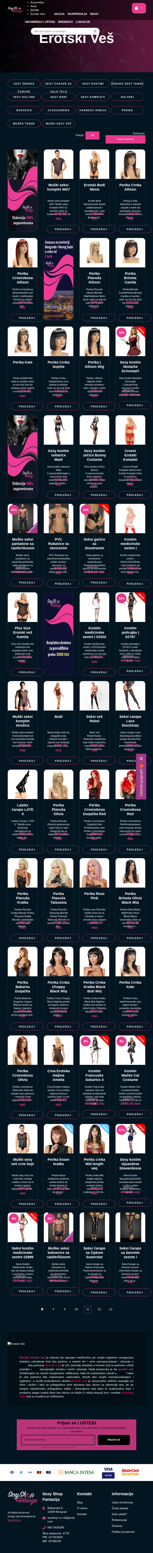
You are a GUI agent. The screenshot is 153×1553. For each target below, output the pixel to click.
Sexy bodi (58, 97)
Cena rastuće (125, 139)
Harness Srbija (93, 110)
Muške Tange (24, 123)
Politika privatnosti (123, 1531)
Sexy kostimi (93, 83)
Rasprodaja (77, 13)
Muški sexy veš (59, 123)
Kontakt (82, 1514)
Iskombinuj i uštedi (40, 21)
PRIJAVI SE (113, 1439)
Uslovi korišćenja (122, 1502)
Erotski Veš (37, 13)
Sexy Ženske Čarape (24, 85)
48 (92, 135)
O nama (82, 1508)
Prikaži (80, 135)
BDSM (34, 10)
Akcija (59, 13)
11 (87, 1309)
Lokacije (83, 21)
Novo (94, 13)
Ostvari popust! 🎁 (141, 779)
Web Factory (14, 1520)
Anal (33, 6)
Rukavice (24, 110)
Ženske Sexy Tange (127, 83)
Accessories (59, 110)
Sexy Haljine (24, 97)
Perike (127, 110)
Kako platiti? (119, 1514)
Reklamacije (119, 1519)
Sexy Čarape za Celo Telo (58, 85)
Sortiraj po (138, 133)
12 (99, 1309)
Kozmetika (37, 2)
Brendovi (65, 21)
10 (76, 1309)
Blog (80, 1502)
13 (110, 1309)
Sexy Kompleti (93, 97)
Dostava (117, 1525)
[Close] (141, 758)
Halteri (127, 97)
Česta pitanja (120, 1508)
